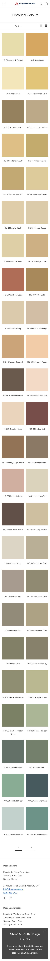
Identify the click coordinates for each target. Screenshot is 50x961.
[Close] (45, 931)
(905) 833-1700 (10, 893)
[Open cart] (46, 3)
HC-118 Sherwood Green (37, 731)
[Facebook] (4, 898)
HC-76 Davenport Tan (37, 463)
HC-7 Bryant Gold (37, 60)
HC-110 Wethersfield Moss (13, 697)
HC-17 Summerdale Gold (13, 194)
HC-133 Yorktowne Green (37, 801)
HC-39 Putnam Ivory (13, 328)
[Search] (41, 3)
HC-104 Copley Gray (13, 630)
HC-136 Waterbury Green (37, 834)
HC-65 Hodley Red (37, 429)
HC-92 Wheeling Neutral (37, 530)
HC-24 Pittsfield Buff (13, 228)
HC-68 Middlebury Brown (13, 396)
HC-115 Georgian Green (37, 697)
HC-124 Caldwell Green (13, 767)
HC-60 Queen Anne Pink (37, 396)
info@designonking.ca (13, 889)
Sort (17, 26)
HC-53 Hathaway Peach (37, 362)
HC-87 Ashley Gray (13, 597)
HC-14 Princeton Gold (37, 161)
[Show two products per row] (46, 26)
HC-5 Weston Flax (13, 94)
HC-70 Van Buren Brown (13, 530)
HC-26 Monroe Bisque (37, 228)
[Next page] (31, 847)
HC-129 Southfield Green (13, 801)
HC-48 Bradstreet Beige (37, 328)
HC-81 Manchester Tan (37, 496)
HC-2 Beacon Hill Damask (13, 60)
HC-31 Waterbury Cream (37, 194)
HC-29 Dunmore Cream (13, 261)
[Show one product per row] (41, 26)
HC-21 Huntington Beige (37, 127)
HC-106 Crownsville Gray (37, 664)
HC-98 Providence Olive (37, 630)
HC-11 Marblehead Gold (37, 94)
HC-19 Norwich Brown (13, 127)
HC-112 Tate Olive (13, 664)
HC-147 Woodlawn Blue (12, 834)
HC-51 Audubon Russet (13, 295)
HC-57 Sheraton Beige (13, 429)
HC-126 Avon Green (37, 767)
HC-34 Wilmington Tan (37, 261)
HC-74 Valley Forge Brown (13, 463)
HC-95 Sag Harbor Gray (37, 563)
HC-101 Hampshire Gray (37, 597)
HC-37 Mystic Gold (37, 295)
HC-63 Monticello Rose (13, 496)
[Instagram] (11, 898)
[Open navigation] (3, 4)
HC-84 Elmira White (13, 563)
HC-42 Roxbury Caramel (13, 362)
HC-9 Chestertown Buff (12, 161)
